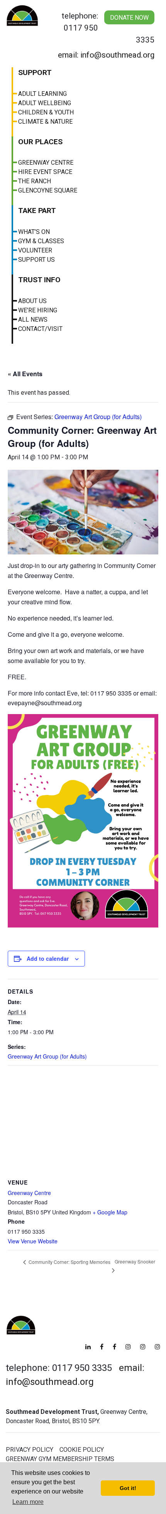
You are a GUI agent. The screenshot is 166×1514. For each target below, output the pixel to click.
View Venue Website (33, 1241)
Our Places (40, 141)
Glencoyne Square (47, 190)
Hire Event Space (45, 172)
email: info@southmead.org (106, 55)
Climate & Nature (45, 121)
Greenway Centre (45, 162)
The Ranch (34, 181)
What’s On (34, 231)
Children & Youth (46, 112)
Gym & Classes (41, 241)
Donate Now (129, 17)
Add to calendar (48, 958)
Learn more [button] (28, 1502)
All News (32, 319)
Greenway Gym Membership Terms (60, 1459)
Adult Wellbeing (44, 103)
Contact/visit (40, 328)
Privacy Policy (29, 1449)
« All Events (25, 373)
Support (35, 72)
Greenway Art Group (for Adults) (47, 1056)
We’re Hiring (37, 310)
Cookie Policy (81, 1449)
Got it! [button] (128, 1488)
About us (32, 301)
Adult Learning (42, 93)
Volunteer (35, 250)
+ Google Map (110, 1212)
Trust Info (39, 279)
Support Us (36, 259)
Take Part (37, 210)
